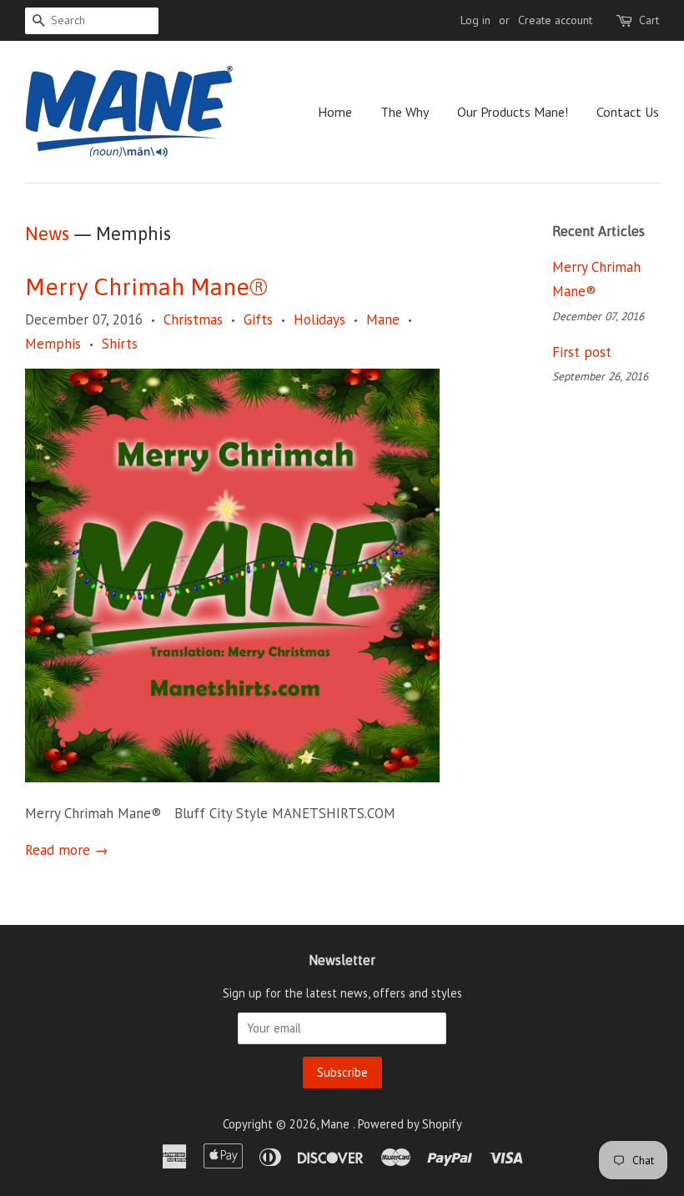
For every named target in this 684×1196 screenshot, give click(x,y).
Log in (475, 20)
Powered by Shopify (410, 1124)
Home (335, 111)
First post (581, 352)
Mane (383, 319)
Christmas (193, 319)
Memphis (53, 343)
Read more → (66, 850)
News (47, 233)
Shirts (120, 343)
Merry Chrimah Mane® (146, 287)
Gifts (258, 319)
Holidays (319, 319)
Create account (555, 20)
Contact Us (627, 111)
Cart (649, 20)
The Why (404, 111)
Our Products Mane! (512, 111)
